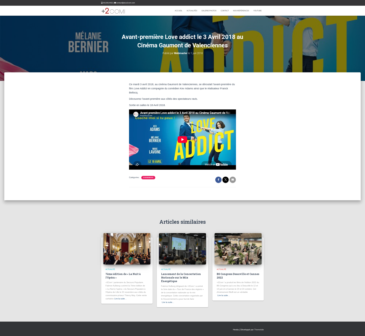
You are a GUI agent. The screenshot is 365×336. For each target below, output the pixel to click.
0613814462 (108, 3)
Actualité (110, 269)
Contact (225, 11)
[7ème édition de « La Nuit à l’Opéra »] (126, 248)
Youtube (257, 11)
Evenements (148, 177)
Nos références (241, 11)
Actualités (192, 11)
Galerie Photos (208, 11)
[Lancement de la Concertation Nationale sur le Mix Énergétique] (182, 248)
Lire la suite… (120, 298)
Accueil (178, 11)
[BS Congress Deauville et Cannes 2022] (238, 248)
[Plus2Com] (113, 10)
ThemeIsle (259, 329)
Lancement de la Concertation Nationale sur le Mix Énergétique (181, 277)
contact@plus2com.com (125, 3)
